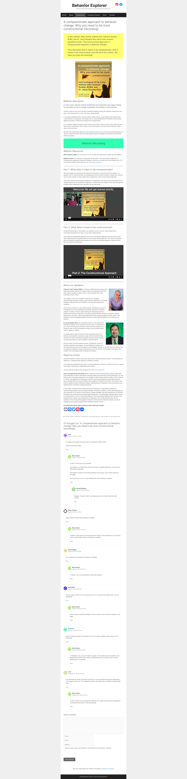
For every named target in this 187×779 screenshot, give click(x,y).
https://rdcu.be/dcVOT (95, 162)
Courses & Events (94, 15)
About (71, 15)
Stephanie (71, 628)
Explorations (80, 15)
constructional (84, 416)
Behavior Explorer (89, 5)
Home (64, 15)
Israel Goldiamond (105, 416)
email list (82, 478)
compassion (77, 416)
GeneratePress (103, 776)
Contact (112, 15)
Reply (67, 449)
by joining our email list (107, 768)
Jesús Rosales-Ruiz (115, 416)
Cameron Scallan (69, 416)
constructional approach (94, 416)
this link (89, 154)
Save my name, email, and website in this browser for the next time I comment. (88, 748)
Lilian (69, 672)
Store (104, 15)
